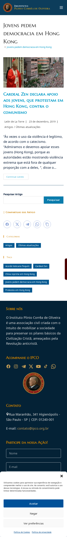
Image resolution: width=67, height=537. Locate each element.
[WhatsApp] (53, 366)
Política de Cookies (22, 532)
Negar (33, 513)
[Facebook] (8, 366)
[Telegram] (23, 366)
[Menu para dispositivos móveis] (61, 7)
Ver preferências (34, 523)
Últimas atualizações (28, 127)
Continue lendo (17, 177)
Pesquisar (53, 199)
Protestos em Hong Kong (17, 290)
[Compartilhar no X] (17, 224)
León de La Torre (14, 121)
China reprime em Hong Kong (20, 274)
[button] (61, 476)
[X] (31, 366)
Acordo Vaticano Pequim (17, 266)
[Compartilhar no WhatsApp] (37, 224)
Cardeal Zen (41, 266)
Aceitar (33, 503)
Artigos (8, 127)
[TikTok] (46, 366)
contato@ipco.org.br (33, 428)
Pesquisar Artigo (13, 194)
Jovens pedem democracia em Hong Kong (29, 47)
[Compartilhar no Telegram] (27, 224)
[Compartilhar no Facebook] (7, 224)
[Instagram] (16, 366)
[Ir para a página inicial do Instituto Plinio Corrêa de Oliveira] (33, 382)
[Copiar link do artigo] (47, 224)
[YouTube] (38, 366)
